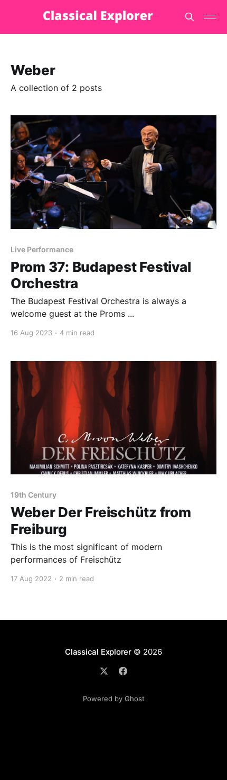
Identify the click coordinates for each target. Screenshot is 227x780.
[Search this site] (189, 16)
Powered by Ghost (114, 698)
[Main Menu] (210, 17)
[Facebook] (123, 671)
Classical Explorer (98, 652)
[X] (104, 671)
